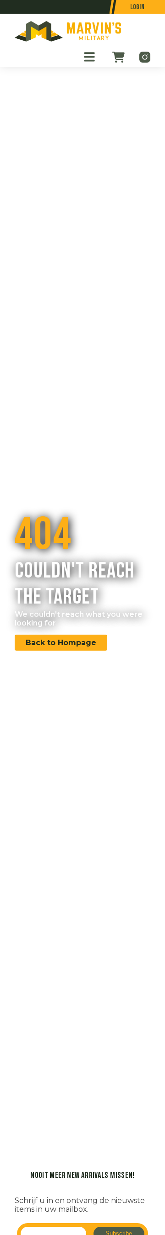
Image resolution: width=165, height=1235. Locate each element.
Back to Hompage (61, 642)
